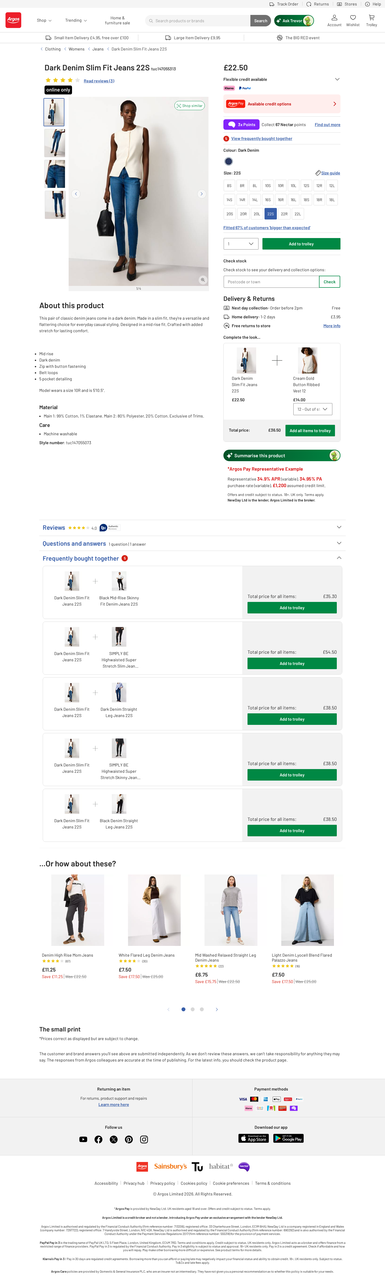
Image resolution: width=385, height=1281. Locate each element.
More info (331, 325)
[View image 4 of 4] (55, 205)
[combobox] (197, 20)
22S (270, 213)
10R (281, 185)
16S (268, 199)
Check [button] (330, 281)
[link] (79, 81)
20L (257, 213)
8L (255, 185)
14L (255, 199)
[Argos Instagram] (144, 1139)
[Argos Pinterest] (129, 1139)
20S (230, 213)
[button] (189, 105)
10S (268, 185)
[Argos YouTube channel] (83, 1139)
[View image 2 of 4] (55, 143)
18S (306, 199)
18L (332, 199)
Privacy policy (162, 1183)
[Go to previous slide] (75, 194)
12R (319, 185)
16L (293, 199)
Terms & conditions (273, 1183)
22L (298, 213)
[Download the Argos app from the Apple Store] (253, 1141)
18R (319, 199)
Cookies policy (194, 1183)
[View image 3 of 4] (55, 174)
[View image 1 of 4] (54, 112)
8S (229, 185)
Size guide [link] (330, 172)
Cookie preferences (231, 1183)
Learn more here (113, 1104)
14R (242, 199)
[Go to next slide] (201, 194)
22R (284, 213)
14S (229, 199)
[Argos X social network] (113, 1139)
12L (332, 185)
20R (243, 213)
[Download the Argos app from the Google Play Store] (288, 1141)
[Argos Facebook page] (98, 1139)
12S (306, 185)
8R (242, 185)
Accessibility (106, 1183)
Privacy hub (134, 1183)
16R (281, 199)
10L (293, 185)
